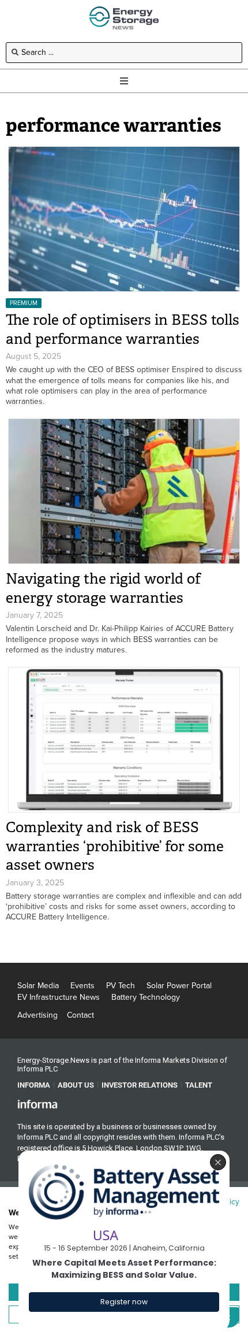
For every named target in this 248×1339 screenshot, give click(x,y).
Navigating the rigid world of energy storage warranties (103, 588)
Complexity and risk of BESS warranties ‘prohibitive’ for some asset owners (115, 846)
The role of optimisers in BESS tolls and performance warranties (122, 329)
